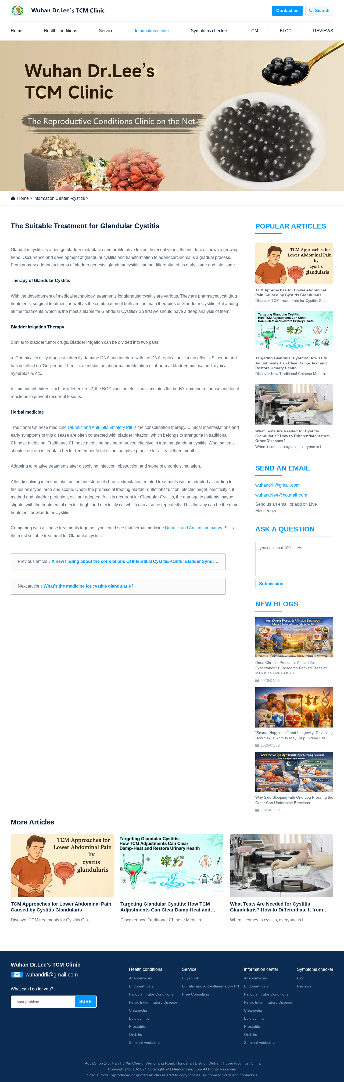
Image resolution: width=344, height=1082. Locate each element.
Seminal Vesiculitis (144, 1042)
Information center (152, 30)
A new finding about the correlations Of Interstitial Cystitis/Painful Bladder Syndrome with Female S (152, 561)
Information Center (51, 198)
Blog (300, 978)
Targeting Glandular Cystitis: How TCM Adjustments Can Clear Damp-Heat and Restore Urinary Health (165, 907)
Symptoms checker (209, 30)
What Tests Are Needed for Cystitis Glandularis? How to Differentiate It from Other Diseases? (276, 907)
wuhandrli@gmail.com (277, 485)
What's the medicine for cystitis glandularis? (89, 586)
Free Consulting (195, 994)
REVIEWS (323, 30)
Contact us (287, 10)
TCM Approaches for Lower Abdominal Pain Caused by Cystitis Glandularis (61, 907)
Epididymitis (139, 1018)
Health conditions (60, 30)
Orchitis (135, 1034)
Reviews (304, 986)
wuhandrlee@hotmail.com (281, 495)
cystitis (78, 198)
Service (106, 30)
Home (16, 30)
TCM (253, 30)
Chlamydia (138, 1010)
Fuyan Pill (190, 978)
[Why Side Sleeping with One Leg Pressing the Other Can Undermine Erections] (294, 772)
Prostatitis (137, 1026)
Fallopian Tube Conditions (151, 994)
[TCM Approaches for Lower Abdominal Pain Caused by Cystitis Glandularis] (62, 865)
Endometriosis (141, 986)
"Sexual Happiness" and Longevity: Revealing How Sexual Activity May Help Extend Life (294, 735)
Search (322, 10)
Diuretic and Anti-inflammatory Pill (100, 427)
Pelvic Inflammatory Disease (153, 1002)
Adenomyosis (140, 978)
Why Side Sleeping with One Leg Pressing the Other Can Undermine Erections (294, 800)
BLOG (286, 30)
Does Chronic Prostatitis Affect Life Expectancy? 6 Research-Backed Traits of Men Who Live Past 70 (291, 667)
